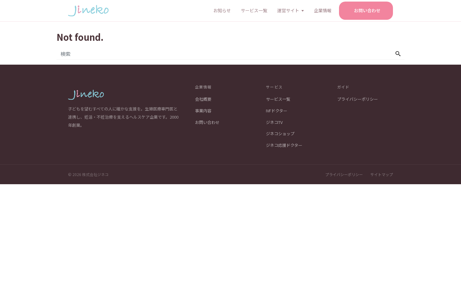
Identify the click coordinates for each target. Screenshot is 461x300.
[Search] (398, 53)
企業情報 (322, 10)
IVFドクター (276, 111)
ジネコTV (274, 122)
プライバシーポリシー (357, 99)
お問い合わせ (367, 10)
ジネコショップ (280, 134)
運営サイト (288, 10)
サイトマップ (381, 174)
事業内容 (203, 111)
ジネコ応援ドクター (284, 145)
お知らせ (222, 10)
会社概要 (203, 99)
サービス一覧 (254, 10)
